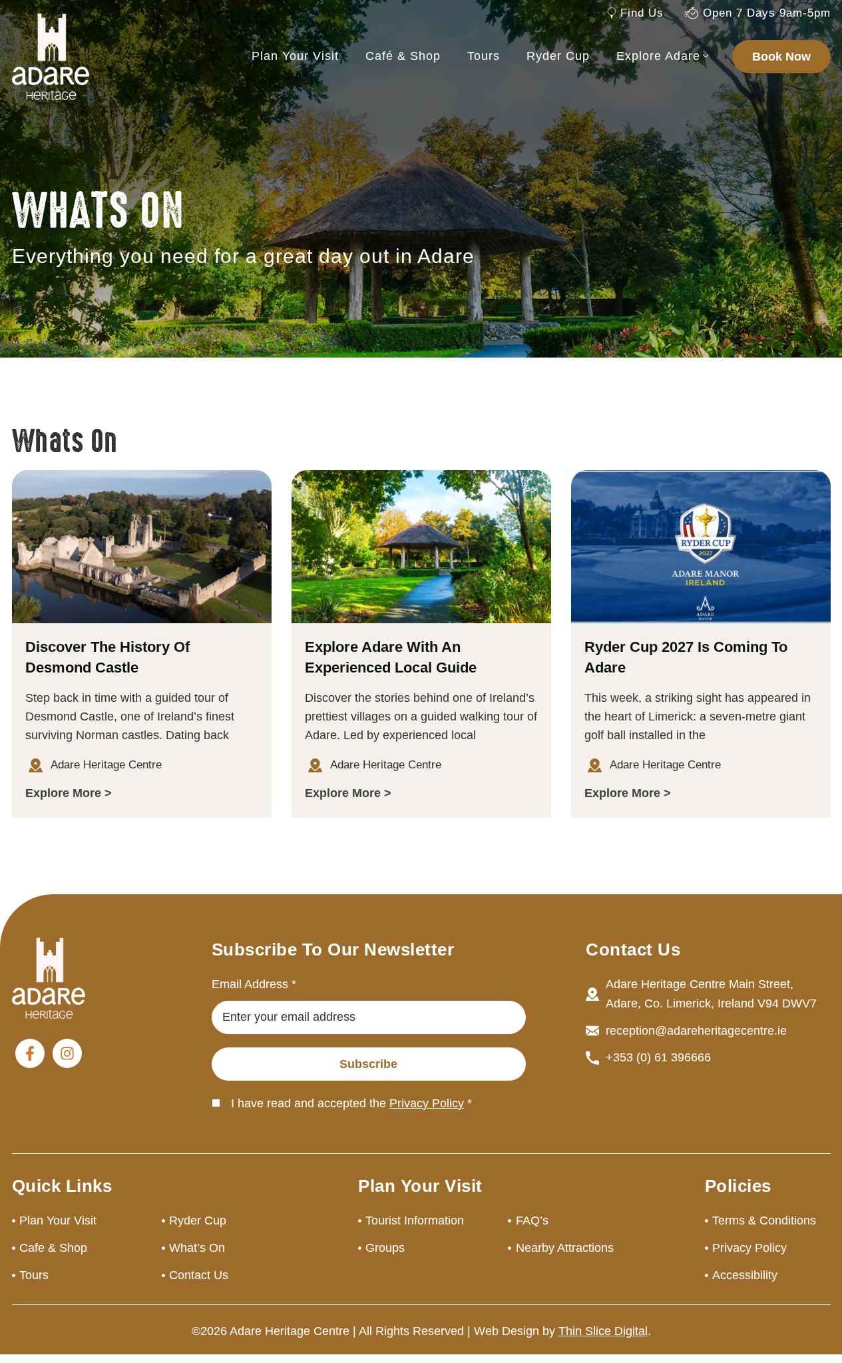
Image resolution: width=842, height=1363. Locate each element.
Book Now (781, 56)
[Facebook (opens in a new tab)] (30, 1053)
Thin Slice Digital (603, 1331)
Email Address (254, 984)
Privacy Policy (426, 1103)
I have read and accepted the (351, 1103)
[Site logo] (50, 56)
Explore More (63, 793)
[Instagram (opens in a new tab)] (67, 1053)
